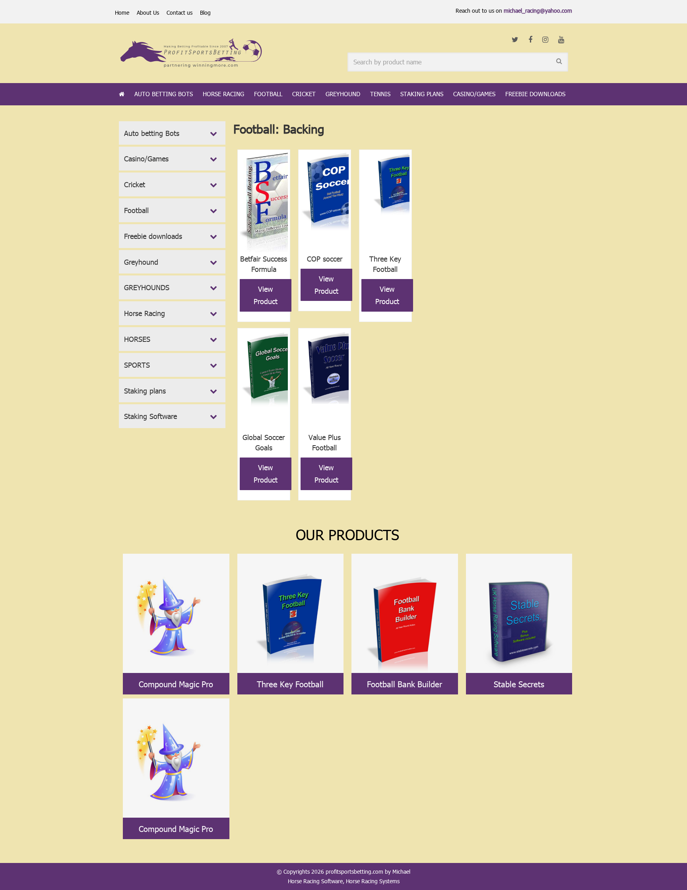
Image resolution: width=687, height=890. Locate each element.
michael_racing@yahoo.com (538, 10)
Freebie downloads (535, 94)
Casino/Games (474, 94)
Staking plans (421, 94)
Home (122, 12)
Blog (205, 12)
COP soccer (324, 258)
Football (268, 94)
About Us (148, 12)
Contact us (179, 12)
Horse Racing (223, 94)
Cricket (304, 94)
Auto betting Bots (163, 94)
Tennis (380, 94)
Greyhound (343, 94)
